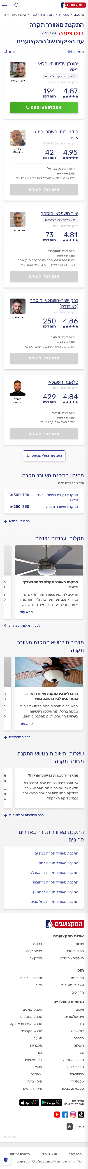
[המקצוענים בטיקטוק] (81, 1114)
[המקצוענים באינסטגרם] (74, 1114)
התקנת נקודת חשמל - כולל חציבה (57, 497)
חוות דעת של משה (63, 337)
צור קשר (36, 958)
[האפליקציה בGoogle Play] (51, 1102)
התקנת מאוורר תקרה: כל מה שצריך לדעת (50, 584)
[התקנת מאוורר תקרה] (49, 562)
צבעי (38, 1067)
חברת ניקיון (75, 1067)
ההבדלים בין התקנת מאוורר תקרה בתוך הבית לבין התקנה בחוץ (51, 696)
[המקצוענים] (73, 5)
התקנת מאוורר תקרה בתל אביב (54, 901)
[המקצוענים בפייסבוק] (66, 1114)
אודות (80, 944)
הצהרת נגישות (20, 1154)
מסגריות (36, 1045)
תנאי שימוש (49, 1154)
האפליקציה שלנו (72, 958)
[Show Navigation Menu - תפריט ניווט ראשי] (4, 5)
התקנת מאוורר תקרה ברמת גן (55, 892)
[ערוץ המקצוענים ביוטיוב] (58, 1114)
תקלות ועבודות (31, 978)
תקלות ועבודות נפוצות (59, 538)
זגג (82, 1052)
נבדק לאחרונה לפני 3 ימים (62, 82)
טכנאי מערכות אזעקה (26, 1024)
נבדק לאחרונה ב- (60, 143)
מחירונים (77, 978)
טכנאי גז (77, 1081)
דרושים (37, 944)
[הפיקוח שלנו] (5, 1159)
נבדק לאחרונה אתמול (65, 226)
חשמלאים (63, 14)
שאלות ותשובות (72, 985)
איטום (80, 1009)
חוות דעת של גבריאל (61, 168)
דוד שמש (77, 1031)
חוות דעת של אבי (63, 413)
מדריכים (78, 992)
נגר (39, 1052)
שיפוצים (36, 1074)
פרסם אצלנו (33, 951)
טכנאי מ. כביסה (72, 1088)
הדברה (79, 1038)
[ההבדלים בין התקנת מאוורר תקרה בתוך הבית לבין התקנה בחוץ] (49, 674)
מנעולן (37, 1038)
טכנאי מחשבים (31, 1016)
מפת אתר (75, 1154)
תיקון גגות (34, 1081)
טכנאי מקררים (31, 1031)
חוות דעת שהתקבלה (61, 251)
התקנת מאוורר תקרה (42, 14)
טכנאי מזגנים (32, 1009)
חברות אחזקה (73, 1060)
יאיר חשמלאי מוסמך (59, 213)
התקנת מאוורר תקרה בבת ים (56, 853)
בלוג (39, 985)
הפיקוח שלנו (75, 951)
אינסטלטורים (74, 1016)
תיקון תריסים (32, 1088)
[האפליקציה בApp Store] (29, 1102)
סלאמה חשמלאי (63, 382)
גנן (82, 1024)
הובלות (79, 1045)
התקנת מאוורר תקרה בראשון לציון (53, 872)
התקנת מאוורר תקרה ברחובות (55, 882)
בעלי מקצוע (80, 14)
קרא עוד (26, 612)
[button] (11, 51)
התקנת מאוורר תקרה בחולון (57, 863)
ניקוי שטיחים (33, 1060)
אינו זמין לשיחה (44, 189)
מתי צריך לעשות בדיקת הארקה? (53, 775)
